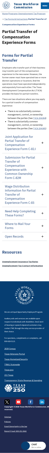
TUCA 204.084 (39, 118)
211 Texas (8, 375)
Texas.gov (8, 369)
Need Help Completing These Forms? (20, 213)
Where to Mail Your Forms (17, 226)
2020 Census (10, 348)
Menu (44, 5)
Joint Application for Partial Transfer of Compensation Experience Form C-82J (20, 143)
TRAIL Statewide (12, 364)
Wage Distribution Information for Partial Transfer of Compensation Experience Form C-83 (20, 194)
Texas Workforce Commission (26, 5)
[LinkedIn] (42, 402)
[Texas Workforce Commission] (5, 5)
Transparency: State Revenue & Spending (23, 380)
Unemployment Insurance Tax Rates (20, 261)
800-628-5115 (9, 341)
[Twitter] (7, 402)
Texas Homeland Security (16, 359)
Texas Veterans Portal (14, 354)
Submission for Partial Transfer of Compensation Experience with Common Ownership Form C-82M (20, 167)
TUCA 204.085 (39, 128)
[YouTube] (19, 402)
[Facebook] (30, 402)
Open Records (14, 236)
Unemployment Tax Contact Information (22, 265)
